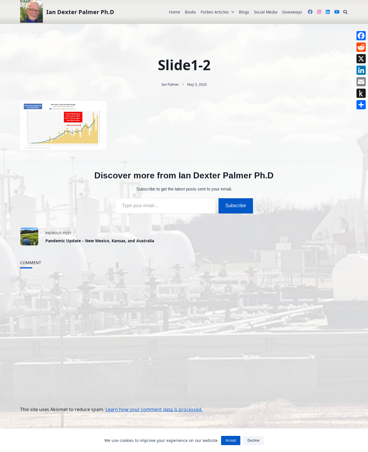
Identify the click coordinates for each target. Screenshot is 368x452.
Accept (230, 440)
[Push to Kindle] (361, 93)
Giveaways (292, 12)
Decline (254, 440)
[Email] (361, 81)
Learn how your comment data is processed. (154, 409)
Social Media (265, 12)
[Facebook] (361, 35)
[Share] (361, 104)
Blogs (244, 12)
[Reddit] (361, 47)
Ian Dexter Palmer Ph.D (80, 12)
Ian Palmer (170, 84)
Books (190, 12)
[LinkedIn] (361, 70)
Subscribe (235, 205)
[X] (361, 58)
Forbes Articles (215, 12)
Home (174, 12)
